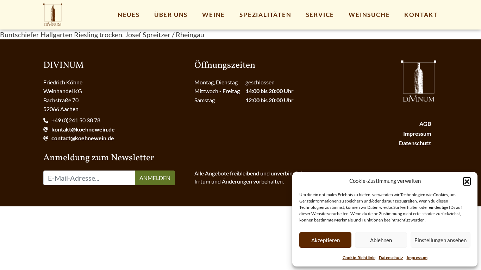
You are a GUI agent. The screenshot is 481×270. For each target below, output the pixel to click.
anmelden (154, 177)
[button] (466, 181)
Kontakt (421, 14)
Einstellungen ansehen (440, 240)
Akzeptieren (325, 240)
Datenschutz (391, 257)
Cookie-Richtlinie (359, 257)
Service (320, 14)
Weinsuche (369, 14)
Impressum (417, 257)
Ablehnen (381, 240)
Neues (129, 14)
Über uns (171, 14)
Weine (213, 14)
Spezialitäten (265, 14)
